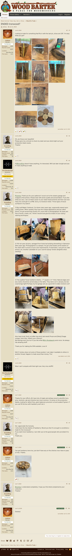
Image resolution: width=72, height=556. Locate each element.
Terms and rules (50, 549)
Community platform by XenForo (36, 552)
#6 (69, 395)
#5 (69, 363)
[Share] (67, 30)
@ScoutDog (20, 164)
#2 (69, 136)
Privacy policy (60, 549)
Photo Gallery (14, 14)
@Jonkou (18, 196)
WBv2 (5, 549)
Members (26, 14)
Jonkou (5, 27)
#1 (69, 30)
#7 (69, 422)
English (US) (15, 549)
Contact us (41, 549)
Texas (11, 154)
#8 (69, 447)
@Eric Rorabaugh (48, 340)
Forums (4, 14)
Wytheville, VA (9, 186)
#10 (69, 508)
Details (59, 554)
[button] (20, 14)
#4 (69, 192)
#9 (69, 484)
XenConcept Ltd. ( (53, 554)
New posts (4, 17)
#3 (69, 160)
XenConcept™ (38, 554)
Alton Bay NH (9, 52)
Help (66, 549)
